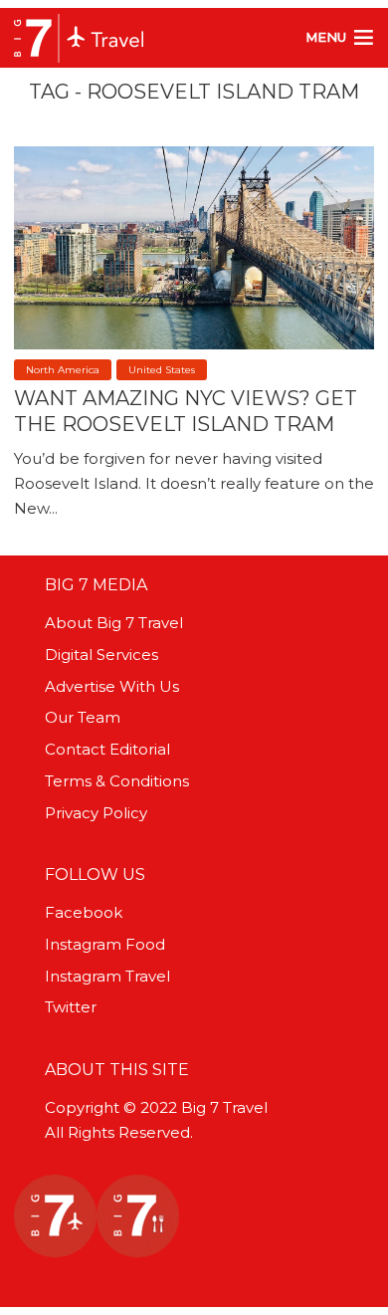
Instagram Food (105, 944)
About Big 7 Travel (114, 622)
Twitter (71, 1006)
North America (62, 369)
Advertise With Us (112, 686)
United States (161, 369)
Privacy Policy (96, 812)
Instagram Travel (107, 976)
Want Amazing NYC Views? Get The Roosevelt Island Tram (185, 411)
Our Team (82, 717)
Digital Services (101, 654)
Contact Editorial (107, 749)
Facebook (83, 912)
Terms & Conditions (117, 780)
